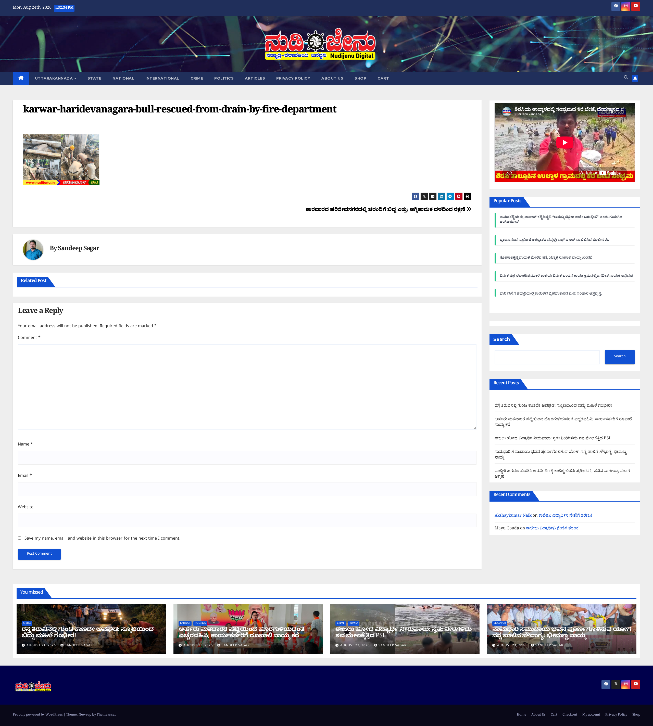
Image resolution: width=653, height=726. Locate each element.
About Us (332, 78)
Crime (197, 78)
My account (591, 715)
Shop (360, 78)
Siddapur (500, 623)
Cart (383, 78)
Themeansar (106, 715)
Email (25, 476)
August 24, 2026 (42, 646)
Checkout (569, 715)
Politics (224, 78)
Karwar (185, 623)
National (123, 78)
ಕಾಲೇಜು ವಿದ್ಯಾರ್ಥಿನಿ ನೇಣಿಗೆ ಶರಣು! (565, 516)
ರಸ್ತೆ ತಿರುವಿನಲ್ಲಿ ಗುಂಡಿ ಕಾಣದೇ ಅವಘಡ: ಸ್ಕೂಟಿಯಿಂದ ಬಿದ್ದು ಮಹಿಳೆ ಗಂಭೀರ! (553, 406)
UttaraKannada (54, 78)
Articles (255, 78)
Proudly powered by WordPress (38, 715)
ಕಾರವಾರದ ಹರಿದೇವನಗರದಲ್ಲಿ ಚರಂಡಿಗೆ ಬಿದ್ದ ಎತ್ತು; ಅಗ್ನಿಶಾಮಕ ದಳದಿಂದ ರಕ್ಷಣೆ (386, 210)
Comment (29, 338)
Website (25, 508)
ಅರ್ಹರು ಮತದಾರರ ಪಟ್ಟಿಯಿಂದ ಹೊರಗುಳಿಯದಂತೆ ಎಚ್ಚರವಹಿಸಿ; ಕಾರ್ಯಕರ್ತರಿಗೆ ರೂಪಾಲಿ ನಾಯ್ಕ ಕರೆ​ (563, 422)
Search (501, 339)
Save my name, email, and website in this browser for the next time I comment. (102, 539)
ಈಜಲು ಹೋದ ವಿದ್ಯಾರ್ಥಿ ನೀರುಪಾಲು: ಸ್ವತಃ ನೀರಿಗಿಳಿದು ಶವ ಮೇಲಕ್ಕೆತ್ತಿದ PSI (553, 439)
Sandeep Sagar (78, 249)
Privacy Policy (293, 78)
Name (25, 445)
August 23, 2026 (198, 646)
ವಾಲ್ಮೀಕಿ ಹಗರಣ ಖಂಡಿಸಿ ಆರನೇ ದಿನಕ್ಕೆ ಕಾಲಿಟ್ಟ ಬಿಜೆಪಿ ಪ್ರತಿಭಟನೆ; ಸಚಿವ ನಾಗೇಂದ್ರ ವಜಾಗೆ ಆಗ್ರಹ (562, 474)
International (162, 78)
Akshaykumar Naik (513, 516)
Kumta (353, 623)
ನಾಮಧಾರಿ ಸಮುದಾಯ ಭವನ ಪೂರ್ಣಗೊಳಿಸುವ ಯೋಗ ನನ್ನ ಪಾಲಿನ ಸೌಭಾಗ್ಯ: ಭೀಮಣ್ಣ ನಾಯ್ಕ (560, 455)
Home (521, 715)
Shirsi (27, 623)
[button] (626, 78)
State (94, 78)
